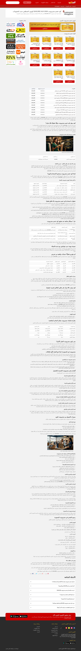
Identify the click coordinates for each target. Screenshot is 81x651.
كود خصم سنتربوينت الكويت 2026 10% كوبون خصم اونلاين (35, 44)
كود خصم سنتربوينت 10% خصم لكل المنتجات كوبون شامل (58, 77)
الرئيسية (59, 2)
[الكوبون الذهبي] (71, 2)
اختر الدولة (27, 2)
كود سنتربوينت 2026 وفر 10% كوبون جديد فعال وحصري (70, 77)
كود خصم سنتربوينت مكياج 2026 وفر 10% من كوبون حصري (46, 44)
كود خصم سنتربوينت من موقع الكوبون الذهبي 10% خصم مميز (64, 105)
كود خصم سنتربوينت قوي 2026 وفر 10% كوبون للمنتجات (70, 44)
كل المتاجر (53, 2)
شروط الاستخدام (54, 631)
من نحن (56, 626)
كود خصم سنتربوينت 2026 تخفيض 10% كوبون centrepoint (35, 60)
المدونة (36, 2)
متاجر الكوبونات (68, 6)
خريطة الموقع (55, 635)
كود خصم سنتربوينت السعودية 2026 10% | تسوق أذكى (58, 60)
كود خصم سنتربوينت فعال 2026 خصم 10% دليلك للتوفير (70, 60)
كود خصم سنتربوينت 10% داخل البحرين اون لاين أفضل (46, 60)
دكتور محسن (8, 648)
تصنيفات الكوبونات (44, 2)
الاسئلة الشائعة (55, 628)
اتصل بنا (56, 633)
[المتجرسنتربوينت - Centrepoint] (68, 13)
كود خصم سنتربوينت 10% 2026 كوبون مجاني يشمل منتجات (58, 44)
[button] (31, 573)
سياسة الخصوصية (54, 630)
